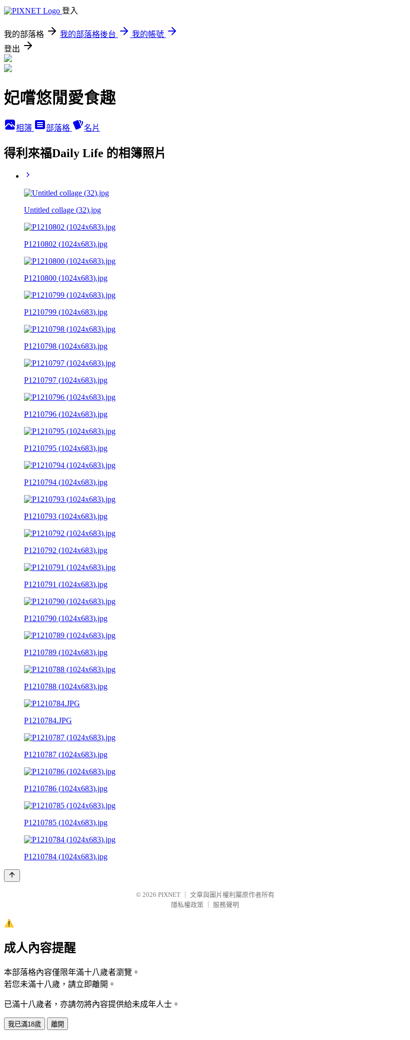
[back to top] (12, 875)
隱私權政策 (187, 904)
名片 (92, 128)
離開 (57, 1024)
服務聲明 (226, 904)
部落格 (59, 128)
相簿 (25, 128)
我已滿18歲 (24, 1024)
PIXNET (169, 894)
